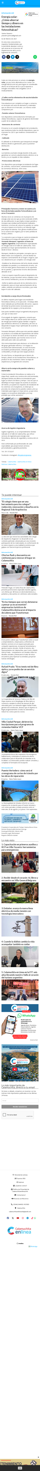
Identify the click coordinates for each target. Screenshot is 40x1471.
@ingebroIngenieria (25, 455)
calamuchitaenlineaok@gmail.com (20, 1211)
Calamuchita (12, 462)
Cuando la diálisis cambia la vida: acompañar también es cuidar (18, 943)
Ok (20, 1468)
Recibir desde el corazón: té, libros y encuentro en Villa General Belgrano (19, 879)
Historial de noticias (21, 1175)
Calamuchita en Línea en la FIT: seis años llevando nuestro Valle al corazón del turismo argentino (20, 975)
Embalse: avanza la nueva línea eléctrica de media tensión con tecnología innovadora (17, 911)
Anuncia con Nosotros (20, 1198)
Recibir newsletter (20, 1107)
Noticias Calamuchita (8, 464)
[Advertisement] (20, 1144)
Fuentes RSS (21, 1178)
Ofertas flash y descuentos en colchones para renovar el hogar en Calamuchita (18, 558)
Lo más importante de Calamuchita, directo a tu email (18, 1086)
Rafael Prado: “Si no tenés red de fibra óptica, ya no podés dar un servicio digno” (19, 669)
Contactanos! (21, 1195)
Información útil (7, 13)
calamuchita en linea (24, 462)
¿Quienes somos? (21, 1186)
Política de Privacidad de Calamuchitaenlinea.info (20, 1190)
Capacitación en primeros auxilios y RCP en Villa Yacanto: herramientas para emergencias (19, 847)
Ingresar (21, 1182)
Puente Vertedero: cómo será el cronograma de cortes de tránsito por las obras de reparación (19, 773)
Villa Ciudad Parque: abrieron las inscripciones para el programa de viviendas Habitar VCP (17, 724)
